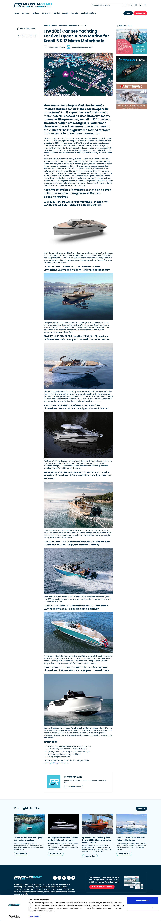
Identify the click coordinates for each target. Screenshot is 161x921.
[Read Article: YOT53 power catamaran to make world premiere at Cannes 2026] (63, 824)
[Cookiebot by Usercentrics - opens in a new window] (14, 916)
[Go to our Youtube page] (145, 5)
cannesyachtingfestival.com (56, 763)
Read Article (21, 854)
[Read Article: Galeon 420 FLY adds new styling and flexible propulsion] (29, 824)
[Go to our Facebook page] (127, 5)
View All (141, 808)
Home (46, 26)
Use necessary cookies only (143, 908)
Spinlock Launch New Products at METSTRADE (68, 26)
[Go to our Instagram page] (136, 5)
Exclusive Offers (88, 13)
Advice (57, 13)
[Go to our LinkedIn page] (140, 5)
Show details (34, 917)
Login (128, 13)
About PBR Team (73, 787)
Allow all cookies (142, 900)
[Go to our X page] (131, 5)
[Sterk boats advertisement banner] (131, 96)
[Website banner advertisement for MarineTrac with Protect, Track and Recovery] (131, 69)
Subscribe (140, 13)
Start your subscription (102, 887)
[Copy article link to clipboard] (35, 36)
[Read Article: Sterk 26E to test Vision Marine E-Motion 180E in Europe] (131, 824)
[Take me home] (33, 5)
